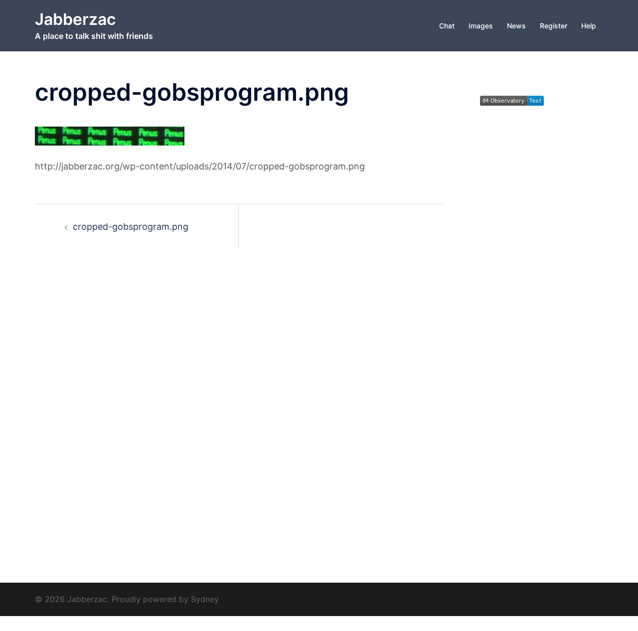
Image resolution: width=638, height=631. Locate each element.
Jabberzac (75, 19)
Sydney (205, 599)
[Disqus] (239, 403)
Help (588, 25)
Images (481, 25)
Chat (447, 25)
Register (553, 25)
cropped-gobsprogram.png (130, 226)
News (516, 25)
